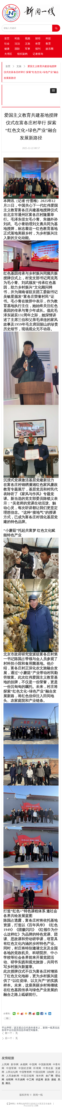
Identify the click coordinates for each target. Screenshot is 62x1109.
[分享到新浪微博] (22, 1013)
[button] (53, 90)
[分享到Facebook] (41, 1013)
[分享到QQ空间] (18, 1013)
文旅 (19, 66)
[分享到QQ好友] (30, 1013)
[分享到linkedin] (49, 1013)
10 (7, 1018)
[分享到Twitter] (45, 1013)
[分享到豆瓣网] (38, 1013)
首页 (8, 66)
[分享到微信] (14, 1013)
